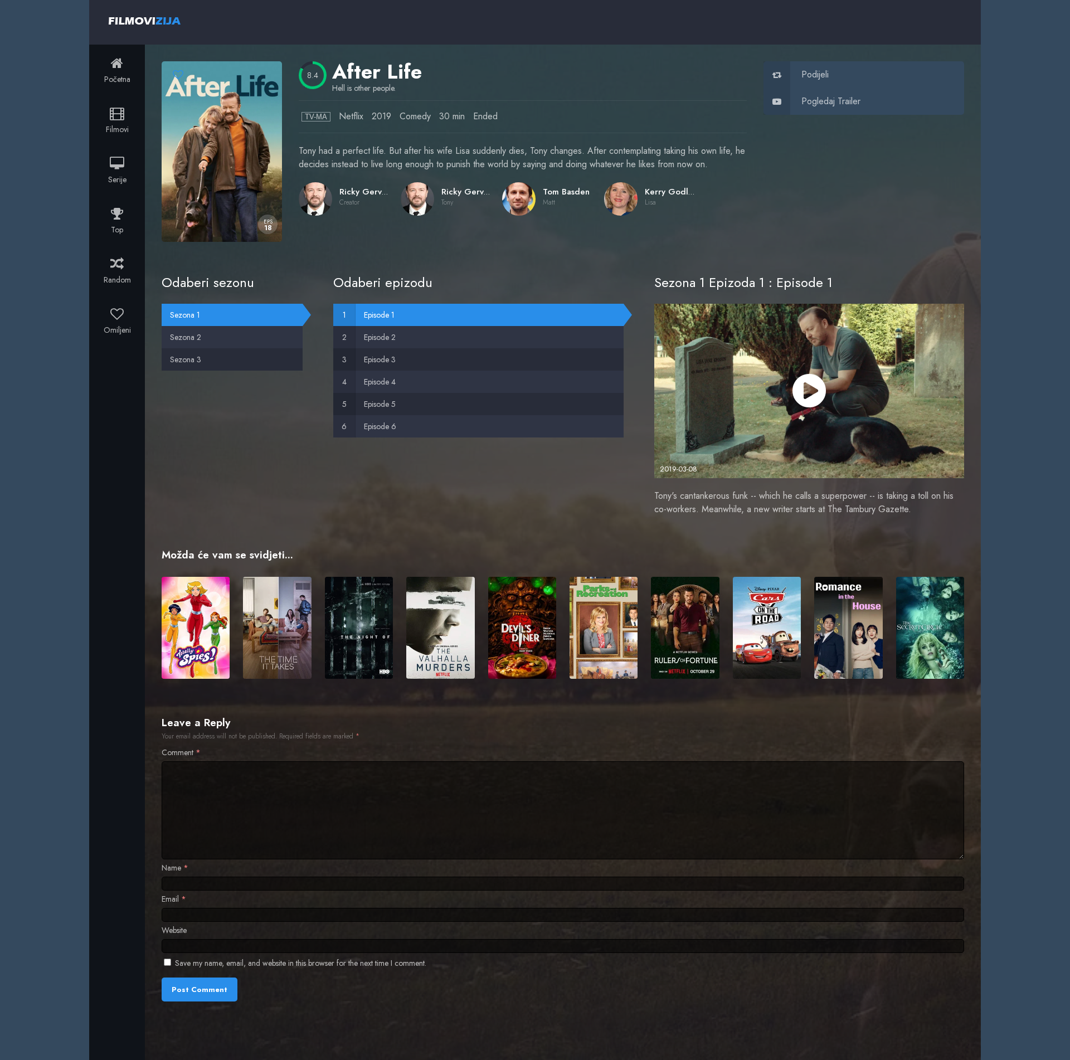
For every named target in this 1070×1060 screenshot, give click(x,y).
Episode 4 (380, 381)
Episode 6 (380, 426)
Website (174, 930)
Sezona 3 (185, 359)
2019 (381, 116)
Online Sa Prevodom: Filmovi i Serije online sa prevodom (144, 20)
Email (174, 899)
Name (175, 867)
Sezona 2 (185, 337)
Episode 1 (379, 314)
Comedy (415, 116)
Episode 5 (380, 404)
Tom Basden (566, 192)
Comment (181, 752)
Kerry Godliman (675, 192)
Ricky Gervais (365, 192)
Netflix (351, 116)
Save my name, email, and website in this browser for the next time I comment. (300, 963)
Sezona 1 (185, 314)
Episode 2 (380, 337)
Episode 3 (380, 359)
